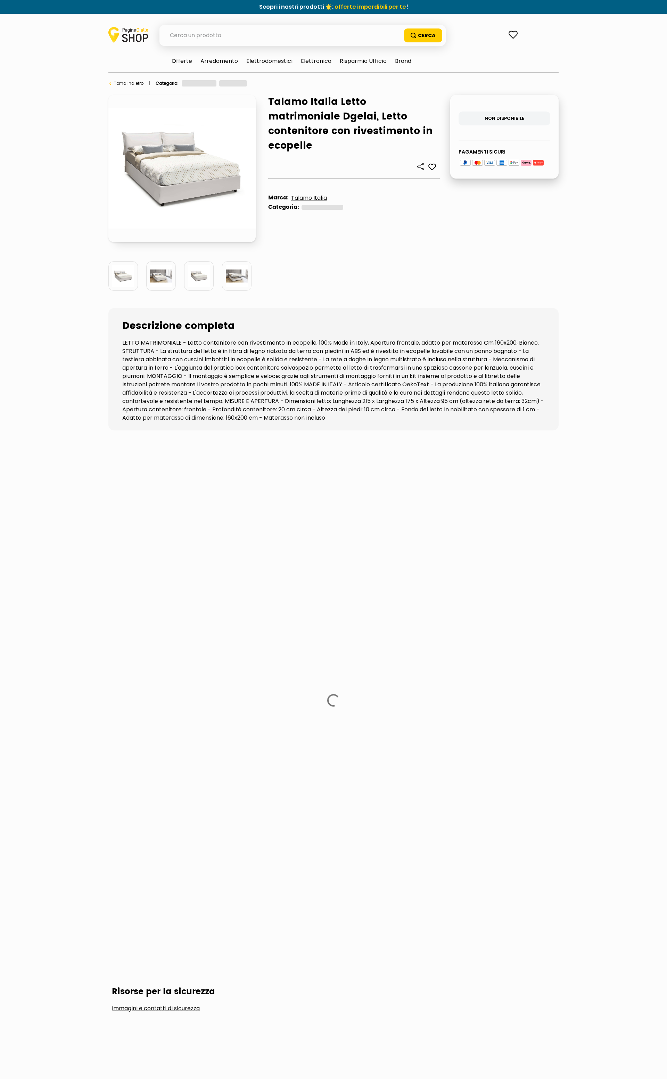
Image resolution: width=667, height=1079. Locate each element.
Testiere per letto (285, 541)
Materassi (218, 541)
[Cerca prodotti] (423, 35)
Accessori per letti (150, 541)
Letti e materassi (271, 83)
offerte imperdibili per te (370, 7)
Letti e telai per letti (316, 83)
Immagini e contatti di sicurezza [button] (156, 488)
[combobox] (302, 35)
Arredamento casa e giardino (213, 83)
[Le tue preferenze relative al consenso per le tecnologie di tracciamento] (654, 1066)
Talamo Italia (309, 198)
